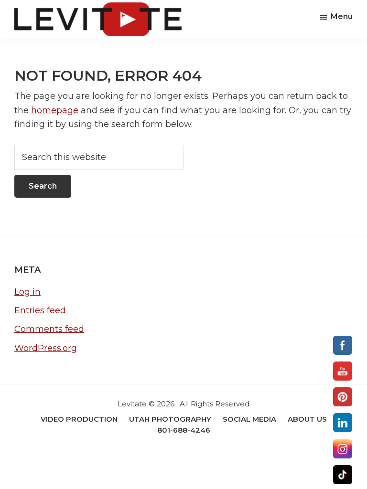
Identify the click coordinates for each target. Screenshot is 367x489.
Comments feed (49, 329)
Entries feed (40, 310)
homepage (54, 110)
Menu (342, 16)
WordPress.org (45, 348)
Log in (27, 292)
